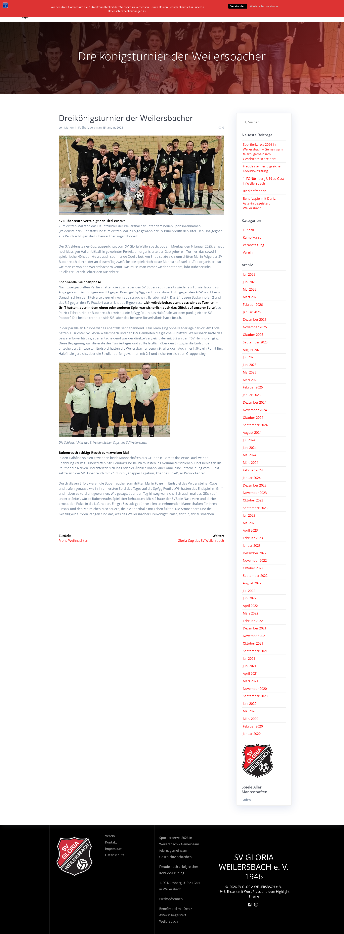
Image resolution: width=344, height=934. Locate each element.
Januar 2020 (252, 733)
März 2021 (250, 681)
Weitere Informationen (265, 6)
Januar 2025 (252, 395)
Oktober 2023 (253, 500)
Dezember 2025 (254, 319)
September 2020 (255, 696)
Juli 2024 (249, 440)
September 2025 (255, 342)
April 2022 (250, 606)
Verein (94, 127)
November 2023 (255, 493)
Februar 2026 (253, 304)
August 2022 (252, 583)
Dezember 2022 (254, 553)
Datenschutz (114, 855)
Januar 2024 (252, 478)
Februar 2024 (253, 470)
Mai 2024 (249, 455)
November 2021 (255, 636)
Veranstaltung (253, 245)
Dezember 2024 (254, 402)
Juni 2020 (249, 703)
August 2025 (252, 350)
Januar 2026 (252, 312)
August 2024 (252, 432)
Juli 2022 (249, 591)
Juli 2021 (249, 658)
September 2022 (255, 575)
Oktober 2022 (253, 568)
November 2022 (255, 560)
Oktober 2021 (253, 643)
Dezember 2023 (254, 485)
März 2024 (250, 462)
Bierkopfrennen (254, 191)
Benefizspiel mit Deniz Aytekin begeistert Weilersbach (259, 203)
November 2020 (255, 688)
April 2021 (250, 673)
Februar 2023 (253, 538)
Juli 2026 (249, 274)
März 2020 (250, 719)
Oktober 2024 (253, 417)
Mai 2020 (249, 711)
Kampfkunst (252, 237)
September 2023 (255, 508)
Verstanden (237, 6)
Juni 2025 (249, 365)
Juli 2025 (249, 357)
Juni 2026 (249, 282)
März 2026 (250, 297)
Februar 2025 (253, 387)
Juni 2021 (249, 666)
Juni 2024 (249, 447)
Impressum (113, 848)
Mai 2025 (249, 372)
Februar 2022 (253, 621)
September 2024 (255, 425)
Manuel (69, 127)
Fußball (83, 127)
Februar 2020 (253, 726)
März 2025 (250, 380)
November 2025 (255, 327)
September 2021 (255, 651)
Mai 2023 (249, 523)
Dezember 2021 (254, 628)
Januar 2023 (252, 545)
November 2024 (255, 410)
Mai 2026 (249, 289)
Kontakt (111, 842)
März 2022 (250, 613)
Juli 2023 (249, 515)
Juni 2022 (249, 598)
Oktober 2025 (253, 334)
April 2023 (250, 530)
